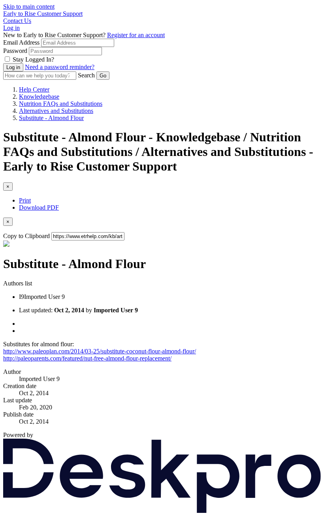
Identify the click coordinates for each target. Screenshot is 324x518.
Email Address (21, 42)
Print (25, 200)
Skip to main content (29, 6)
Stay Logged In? (33, 59)
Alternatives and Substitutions (56, 110)
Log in (11, 27)
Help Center (34, 89)
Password (15, 50)
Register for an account (136, 35)
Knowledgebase (39, 96)
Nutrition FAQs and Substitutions (60, 103)
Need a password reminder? (59, 67)
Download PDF (39, 207)
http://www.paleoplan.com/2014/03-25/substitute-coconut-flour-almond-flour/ (99, 351)
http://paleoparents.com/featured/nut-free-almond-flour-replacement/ (87, 358)
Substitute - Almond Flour (51, 117)
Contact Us (17, 20)
